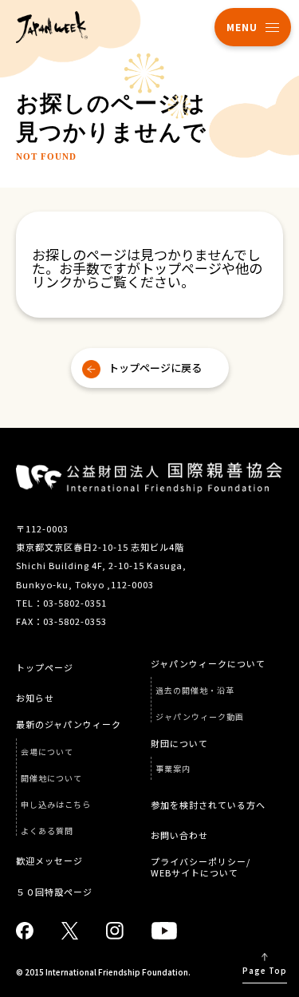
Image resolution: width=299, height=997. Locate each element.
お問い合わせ (179, 835)
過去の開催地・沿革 (194, 690)
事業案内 (173, 768)
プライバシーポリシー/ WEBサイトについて (200, 867)
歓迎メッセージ (49, 861)
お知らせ (35, 698)
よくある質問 (47, 831)
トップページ (44, 668)
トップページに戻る (155, 367)
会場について (47, 752)
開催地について (51, 778)
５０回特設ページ (54, 892)
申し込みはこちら (56, 804)
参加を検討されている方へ (208, 805)
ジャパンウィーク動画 (199, 717)
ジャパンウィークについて (208, 664)
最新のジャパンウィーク (68, 724)
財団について (179, 743)
